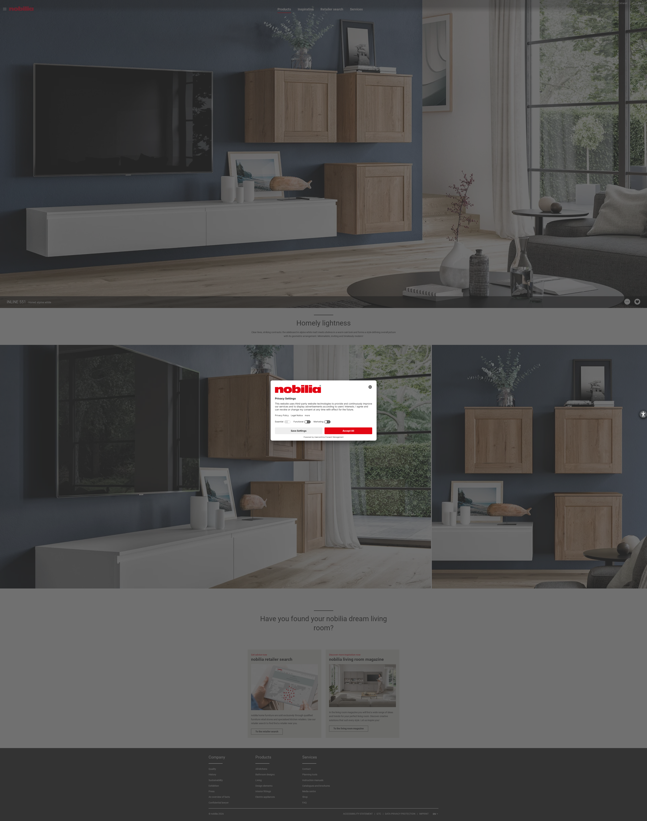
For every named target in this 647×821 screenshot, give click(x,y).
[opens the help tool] (643, 414)
